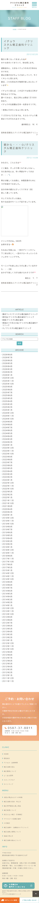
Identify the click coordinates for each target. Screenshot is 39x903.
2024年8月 (7, 424)
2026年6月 (7, 360)
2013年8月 (7, 620)
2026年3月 (7, 369)
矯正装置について (10, 810)
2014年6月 (7, 591)
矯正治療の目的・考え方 (12, 801)
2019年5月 (7, 535)
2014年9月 (7, 582)
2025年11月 (8, 381)
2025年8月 (7, 390)
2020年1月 (7, 515)
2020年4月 (7, 509)
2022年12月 (8, 483)
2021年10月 (8, 503)
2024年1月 (7, 445)
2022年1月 (7, 497)
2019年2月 (7, 544)
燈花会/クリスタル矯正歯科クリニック (18, 317)
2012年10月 (8, 649)
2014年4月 (7, 596)
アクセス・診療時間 (11, 762)
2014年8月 (7, 585)
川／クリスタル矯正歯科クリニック (16, 328)
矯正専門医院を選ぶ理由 (12, 806)
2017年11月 (8, 559)
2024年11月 (8, 416)
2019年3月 (7, 541)
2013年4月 (7, 631)
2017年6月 (7, 564)
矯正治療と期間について (12, 832)
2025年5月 (7, 398)
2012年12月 (8, 643)
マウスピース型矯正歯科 (12, 819)
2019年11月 (8, 521)
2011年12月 (8, 678)
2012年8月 (7, 655)
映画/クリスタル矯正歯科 (12, 320)
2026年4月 (7, 366)
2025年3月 (7, 404)
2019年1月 (7, 547)
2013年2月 (7, 637)
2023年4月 (7, 471)
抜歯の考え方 (8, 836)
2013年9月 (7, 617)
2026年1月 (7, 375)
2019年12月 (8, 518)
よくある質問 (8, 775)
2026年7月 (7, 357)
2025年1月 (7, 410)
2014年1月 (7, 605)
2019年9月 (7, 526)
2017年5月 (7, 567)
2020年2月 (7, 512)
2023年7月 (7, 462)
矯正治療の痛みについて (12, 840)
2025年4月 (7, 401)
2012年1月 (7, 675)
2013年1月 (7, 640)
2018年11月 (8, 553)
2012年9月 (7, 652)
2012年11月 (8, 646)
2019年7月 (7, 529)
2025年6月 (7, 395)
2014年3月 (7, 599)
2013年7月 (7, 623)
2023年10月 (8, 454)
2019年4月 (7, 538)
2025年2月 (7, 407)
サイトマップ (8, 784)
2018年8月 (7, 556)
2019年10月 (8, 524)
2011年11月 (8, 681)
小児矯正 (7, 823)
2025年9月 (7, 387)
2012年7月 (7, 658)
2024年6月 (7, 430)
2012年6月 (7, 661)
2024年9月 (7, 422)
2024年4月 (7, 436)
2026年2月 (7, 372)
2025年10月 (8, 384)
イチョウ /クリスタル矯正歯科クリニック (18, 44)
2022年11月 (8, 486)
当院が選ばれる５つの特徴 (13, 797)
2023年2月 (7, 477)
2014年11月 (8, 576)
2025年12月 (8, 378)
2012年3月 (7, 669)
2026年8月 (7, 354)
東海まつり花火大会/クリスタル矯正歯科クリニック (20, 324)
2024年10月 (8, 419)
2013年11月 (8, 611)
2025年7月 (7, 392)
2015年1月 (7, 570)
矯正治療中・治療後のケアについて (16, 827)
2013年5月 (7, 629)
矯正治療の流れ (9, 767)
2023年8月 (7, 459)
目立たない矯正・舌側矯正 (13, 814)
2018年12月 (8, 550)
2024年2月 (7, 442)
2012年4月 (7, 666)
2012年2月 (7, 672)
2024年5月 (7, 433)
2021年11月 (8, 500)
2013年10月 (8, 614)
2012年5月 (7, 663)
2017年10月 (8, 562)
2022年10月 (8, 489)
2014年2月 (7, 602)
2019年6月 (7, 532)
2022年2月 (7, 494)
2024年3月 (7, 439)
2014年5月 (7, 594)
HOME (14, 29)
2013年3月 (7, 634)
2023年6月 (7, 465)
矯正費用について (10, 771)
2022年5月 (7, 491)
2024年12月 (8, 413)
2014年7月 (7, 588)
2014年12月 (8, 573)
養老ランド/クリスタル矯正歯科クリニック (20, 314)
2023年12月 (8, 448)
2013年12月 (8, 608)
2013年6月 (7, 626)
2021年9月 (7, 506)
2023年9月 (7, 457)
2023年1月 (7, 480)
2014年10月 (8, 579)
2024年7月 (7, 427)
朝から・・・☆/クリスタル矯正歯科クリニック (19, 148)
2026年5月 (7, 363)
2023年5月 (7, 468)
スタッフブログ (9, 780)
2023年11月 (8, 451)
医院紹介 (7, 758)
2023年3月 (7, 474)
